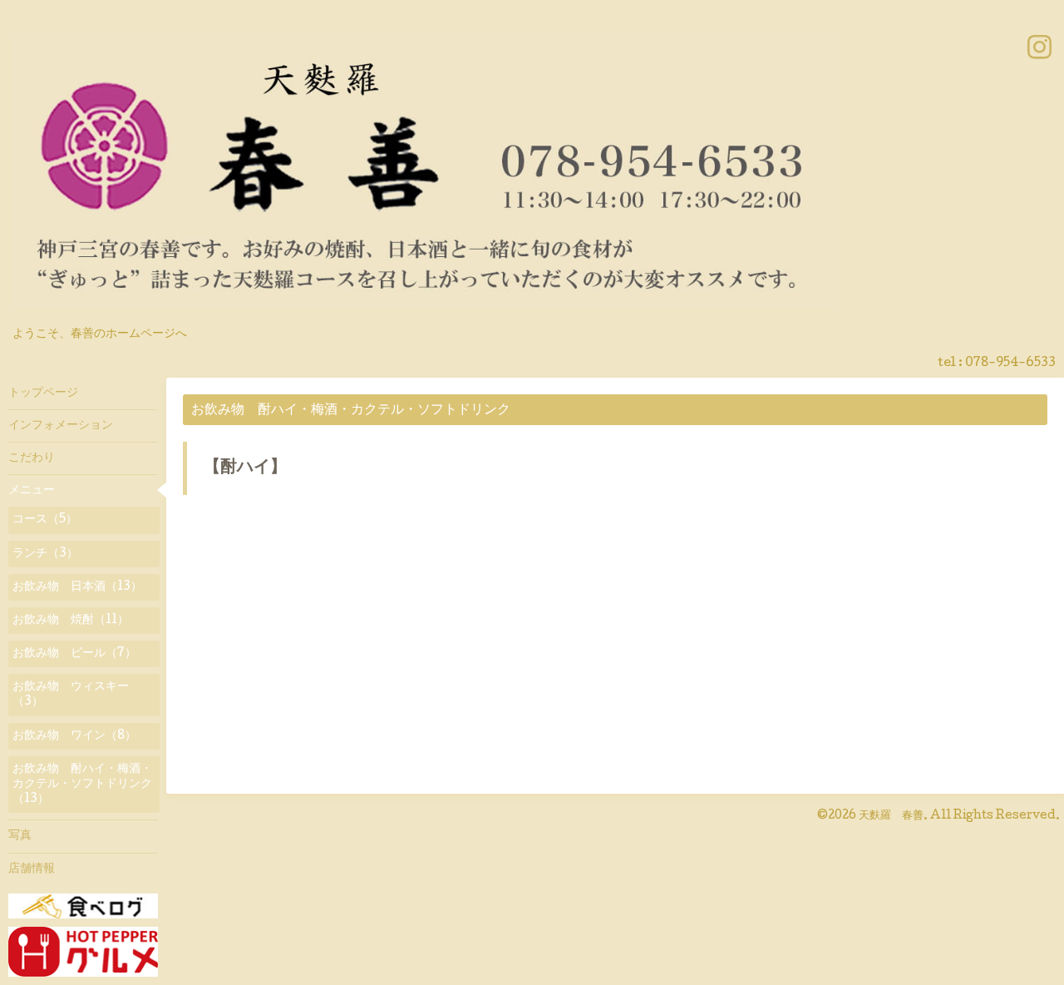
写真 (20, 836)
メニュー (31, 490)
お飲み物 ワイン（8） (74, 736)
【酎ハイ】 (245, 468)
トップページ (43, 393)
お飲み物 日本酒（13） (77, 587)
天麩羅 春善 (891, 816)
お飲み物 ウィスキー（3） (70, 695)
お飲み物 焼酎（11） (70, 620)
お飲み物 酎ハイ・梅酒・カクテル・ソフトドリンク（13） (82, 784)
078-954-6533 (1010, 363)
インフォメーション (60, 426)
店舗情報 (31, 869)
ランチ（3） (45, 554)
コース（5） (44, 520)
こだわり (31, 458)
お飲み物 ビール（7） (74, 654)
